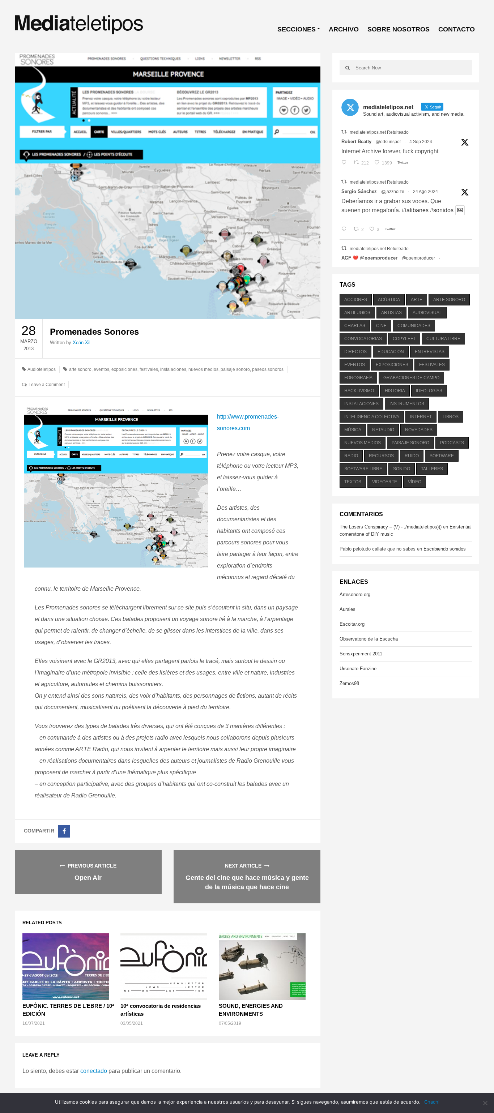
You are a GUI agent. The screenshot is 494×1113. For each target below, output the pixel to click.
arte (416, 299)
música (352, 429)
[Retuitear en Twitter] (343, 131)
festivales (149, 369)
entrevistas (429, 351)
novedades (419, 429)
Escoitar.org (352, 624)
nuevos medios (203, 369)
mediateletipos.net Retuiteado (379, 132)
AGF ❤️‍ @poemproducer (369, 258)
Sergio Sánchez (359, 191)
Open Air (88, 877)
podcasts (452, 442)
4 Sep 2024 (420, 141)
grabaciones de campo (411, 377)
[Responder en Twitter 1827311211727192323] (346, 229)
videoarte (384, 481)
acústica (389, 299)
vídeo (414, 481)
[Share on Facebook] (64, 831)
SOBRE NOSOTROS (398, 29)
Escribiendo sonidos (444, 549)
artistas (391, 312)
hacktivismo (359, 390)
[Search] (347, 67)
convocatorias (363, 338)
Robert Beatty (356, 141)
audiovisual (427, 312)
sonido (401, 468)
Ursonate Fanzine (358, 668)
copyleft (404, 338)
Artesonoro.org (355, 594)
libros (451, 416)
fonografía (358, 377)
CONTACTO (456, 29)
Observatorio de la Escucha (369, 639)
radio (351, 455)
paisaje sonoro (235, 369)
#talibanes (415, 210)
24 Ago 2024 (425, 191)
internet (421, 416)
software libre (363, 468)
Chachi (431, 1102)
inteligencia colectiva (371, 416)
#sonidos (441, 210)
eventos (101, 369)
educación (391, 351)
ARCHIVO (344, 29)
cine (381, 325)
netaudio (383, 429)
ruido (412, 455)
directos (355, 351)
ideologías (429, 390)
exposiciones (124, 369)
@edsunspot (388, 141)
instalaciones (173, 369)
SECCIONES (296, 29)
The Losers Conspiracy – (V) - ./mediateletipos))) (391, 527)
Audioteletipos (41, 369)
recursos (381, 455)
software (442, 455)
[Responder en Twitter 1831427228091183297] (346, 163)
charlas (354, 325)
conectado (93, 1071)
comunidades (413, 325)
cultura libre (443, 338)
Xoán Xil (81, 342)
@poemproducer (418, 258)
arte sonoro (80, 369)
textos (352, 481)
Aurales (347, 609)
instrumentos (406, 403)
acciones (355, 299)
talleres (432, 468)
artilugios (357, 312)
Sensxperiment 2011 (361, 653)
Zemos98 (349, 683)
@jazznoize (392, 191)
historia (395, 390)
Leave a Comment (47, 384)
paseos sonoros (268, 369)
